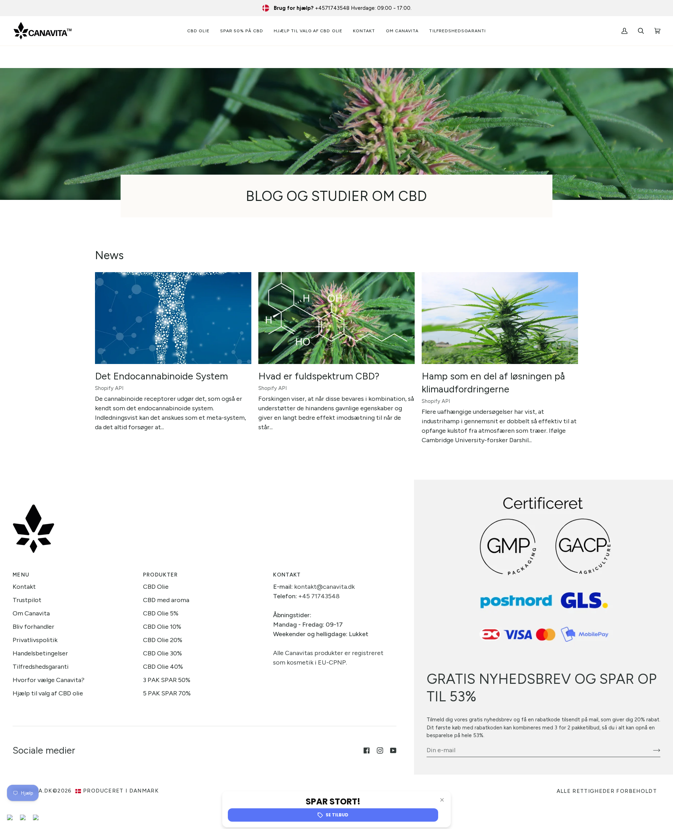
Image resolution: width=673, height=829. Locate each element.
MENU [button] (21, 575)
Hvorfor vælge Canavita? (48, 680)
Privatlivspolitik (35, 640)
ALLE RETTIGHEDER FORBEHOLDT (607, 791)
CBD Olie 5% (160, 613)
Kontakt (24, 587)
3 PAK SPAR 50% (166, 680)
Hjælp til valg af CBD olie (48, 693)
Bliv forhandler (33, 627)
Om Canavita (31, 613)
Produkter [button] (160, 575)
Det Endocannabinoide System (161, 376)
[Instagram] (380, 750)
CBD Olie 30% (162, 653)
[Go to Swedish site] (25, 818)
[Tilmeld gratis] (651, 750)
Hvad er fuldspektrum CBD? (318, 376)
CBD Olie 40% (163, 666)
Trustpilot (27, 600)
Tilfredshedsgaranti (41, 666)
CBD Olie (156, 587)
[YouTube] (393, 750)
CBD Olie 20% (162, 640)
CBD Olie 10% (162, 627)
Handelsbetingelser (40, 653)
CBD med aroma (166, 600)
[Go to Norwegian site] (38, 818)
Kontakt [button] (287, 575)
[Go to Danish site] (12, 818)
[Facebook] (366, 750)
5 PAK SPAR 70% (167, 693)
